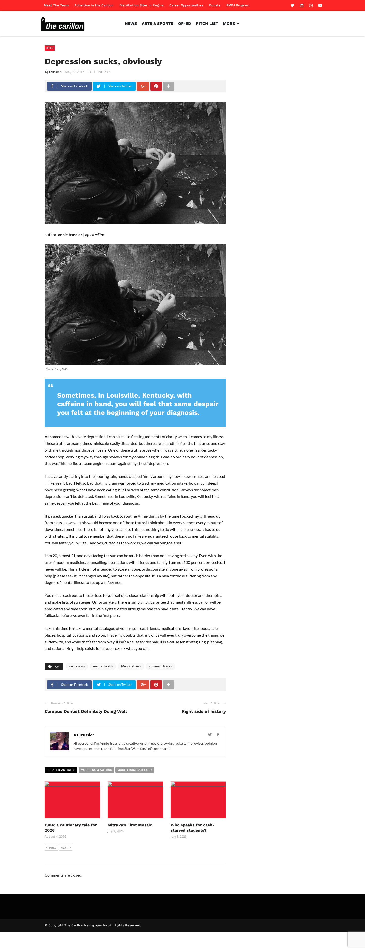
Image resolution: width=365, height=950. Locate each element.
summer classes (160, 666)
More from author (96, 770)
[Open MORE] (238, 24)
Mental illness (131, 666)
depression (77, 666)
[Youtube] (320, 5)
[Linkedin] (302, 5)
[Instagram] (311, 5)
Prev (53, 847)
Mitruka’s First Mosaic (130, 825)
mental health (103, 666)
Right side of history (204, 711)
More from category (134, 770)
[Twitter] (292, 5)
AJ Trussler (53, 72)
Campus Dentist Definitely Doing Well (86, 711)
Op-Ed (49, 48)
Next (64, 847)
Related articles (61, 770)
